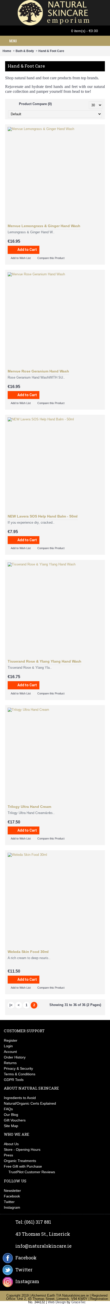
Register (10, 1040)
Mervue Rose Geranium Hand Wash (38, 371)
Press (8, 1155)
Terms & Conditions (19, 1074)
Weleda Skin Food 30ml (28, 952)
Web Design (57, 1302)
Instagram (12, 1207)
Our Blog (11, 1115)
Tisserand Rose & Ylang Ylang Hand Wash (44, 661)
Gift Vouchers (15, 1120)
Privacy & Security (18, 1068)
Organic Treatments (20, 1161)
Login (8, 1046)
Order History (15, 1057)
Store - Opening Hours (22, 1149)
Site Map (11, 1126)
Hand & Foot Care (51, 51)
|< (11, 1005)
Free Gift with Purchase (23, 1166)
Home (7, 51)
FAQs (8, 1109)
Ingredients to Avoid (20, 1098)
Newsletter (12, 1191)
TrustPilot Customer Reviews (31, 1172)
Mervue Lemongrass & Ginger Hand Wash (44, 226)
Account (10, 1052)
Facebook (12, 1196)
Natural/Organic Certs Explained (30, 1103)
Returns (10, 1063)
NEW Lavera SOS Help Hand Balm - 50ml (43, 516)
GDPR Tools (14, 1080)
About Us (11, 1144)
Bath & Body (25, 51)
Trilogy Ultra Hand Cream (29, 807)
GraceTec (78, 1302)
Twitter (9, 1202)
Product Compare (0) (35, 104)
